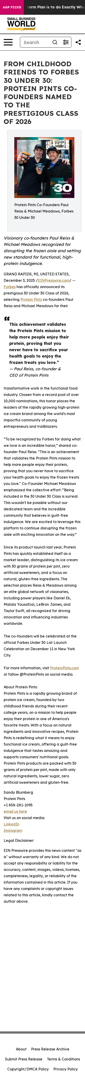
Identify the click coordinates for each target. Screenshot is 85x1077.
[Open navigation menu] (8, 42)
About (21, 1049)
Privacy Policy (65, 1069)
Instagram (13, 830)
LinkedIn (11, 824)
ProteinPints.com (64, 668)
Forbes (10, 286)
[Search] (54, 42)
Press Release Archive (50, 1049)
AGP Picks (12, 7)
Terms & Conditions (63, 1059)
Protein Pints (31, 299)
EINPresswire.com (53, 280)
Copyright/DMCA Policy (28, 1069)
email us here (15, 811)
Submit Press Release (23, 1059)
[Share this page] (78, 42)
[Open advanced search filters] (65, 42)
